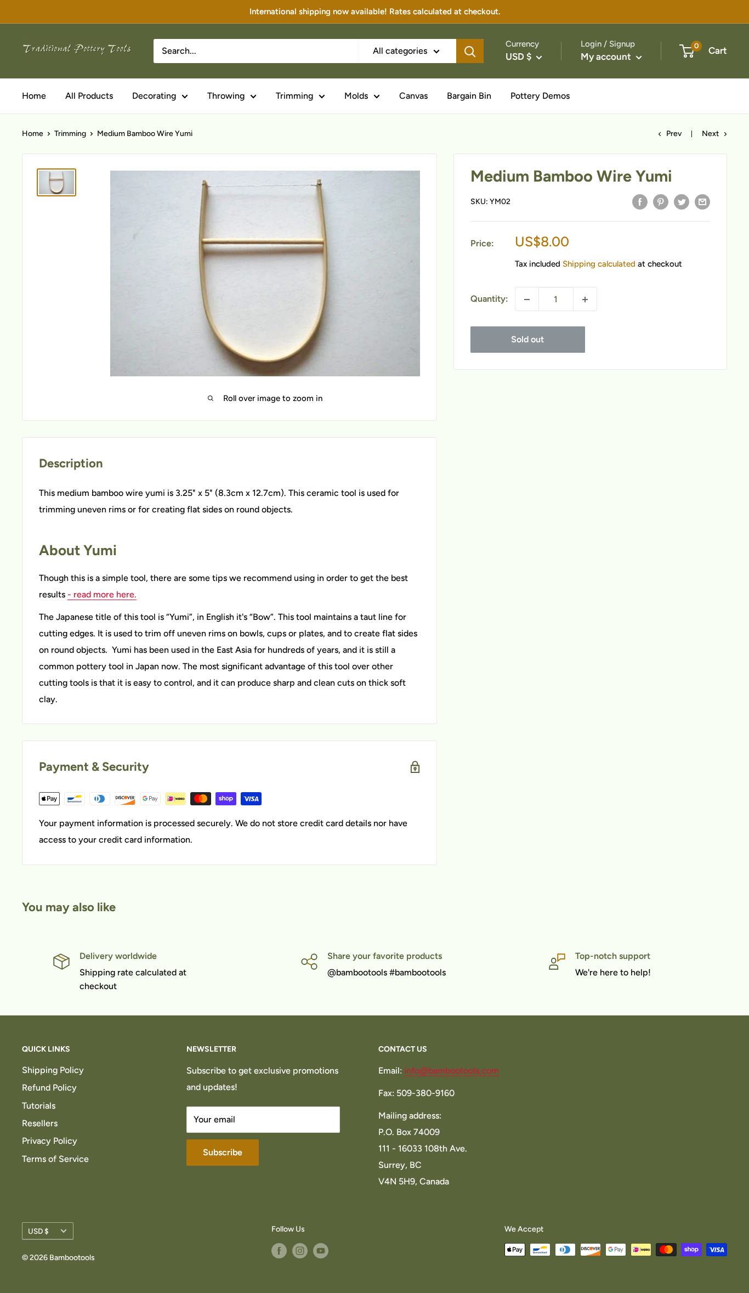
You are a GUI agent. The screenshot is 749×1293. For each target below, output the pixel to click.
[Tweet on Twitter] (681, 201)
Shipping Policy (53, 1070)
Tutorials (38, 1105)
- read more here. (102, 594)
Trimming (294, 96)
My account (607, 56)
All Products (89, 96)
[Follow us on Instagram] (300, 1250)
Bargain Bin (469, 96)
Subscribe (222, 1152)
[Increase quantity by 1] (585, 299)
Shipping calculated (599, 264)
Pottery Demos (540, 96)
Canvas (413, 96)
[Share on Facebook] (640, 201)
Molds (356, 96)
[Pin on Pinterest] (660, 201)
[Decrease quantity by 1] (526, 299)
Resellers (40, 1123)
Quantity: (489, 299)
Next (710, 133)
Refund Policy (49, 1087)
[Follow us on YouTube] (320, 1250)
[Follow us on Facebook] (279, 1250)
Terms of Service (55, 1159)
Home (34, 96)
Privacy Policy (49, 1141)
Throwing (226, 96)
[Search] (470, 51)
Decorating (154, 96)
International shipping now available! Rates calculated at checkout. (374, 11)
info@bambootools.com (451, 1070)
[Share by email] (702, 201)
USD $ (38, 1231)
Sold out (527, 340)
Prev (674, 133)
